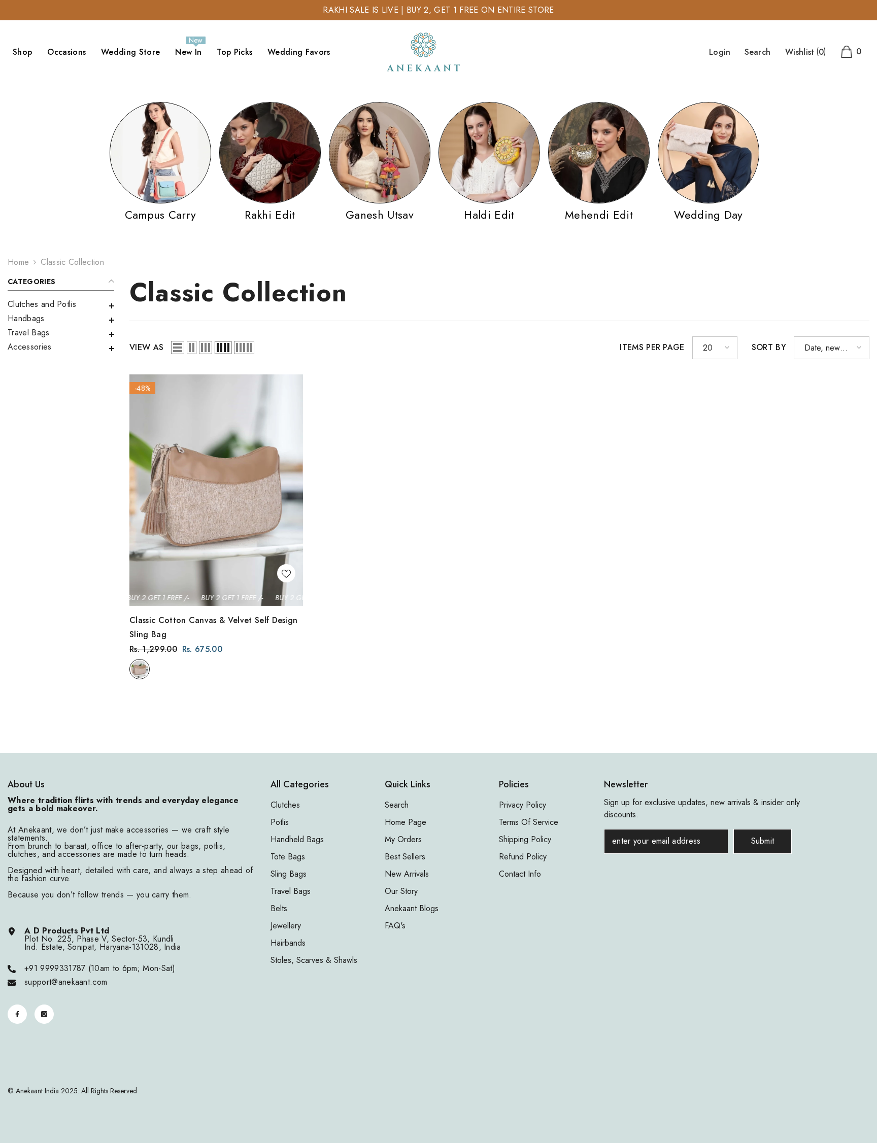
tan (139, 669)
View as (146, 347)
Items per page (652, 347)
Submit (762, 841)
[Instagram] (44, 1014)
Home (18, 262)
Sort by (769, 347)
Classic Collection (72, 262)
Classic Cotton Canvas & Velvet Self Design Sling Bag (213, 627)
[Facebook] (17, 1014)
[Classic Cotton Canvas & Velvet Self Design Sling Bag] (216, 490)
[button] (61, 320)
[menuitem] (61, 304)
